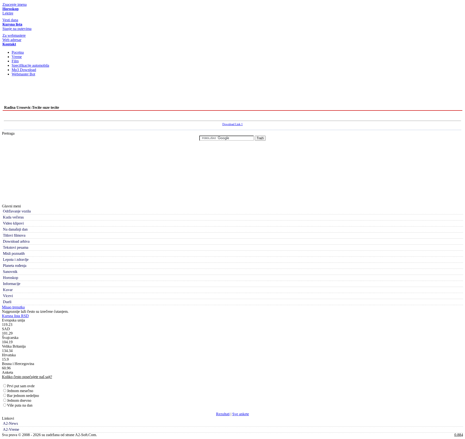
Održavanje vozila (17, 211)
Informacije (11, 284)
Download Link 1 (232, 124)
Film (15, 61)
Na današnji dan (15, 229)
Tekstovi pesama (15, 247)
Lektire (7, 13)
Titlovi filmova (14, 235)
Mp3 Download (24, 70)
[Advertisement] (232, 92)
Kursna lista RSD (15, 316)
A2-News (10, 423)
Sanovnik (10, 272)
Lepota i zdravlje (16, 259)
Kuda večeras (13, 217)
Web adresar (11, 40)
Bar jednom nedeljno (23, 396)
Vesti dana (10, 20)
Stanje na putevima (16, 29)
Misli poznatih (14, 253)
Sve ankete (240, 414)
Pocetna (18, 52)
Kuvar (8, 290)
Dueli (7, 302)
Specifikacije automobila (30, 65)
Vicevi (8, 296)
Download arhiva (16, 241)
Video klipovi (13, 223)
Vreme (17, 57)
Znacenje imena (14, 4)
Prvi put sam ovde (21, 386)
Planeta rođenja (14, 265)
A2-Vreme (11, 429)
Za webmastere (14, 35)
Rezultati (223, 414)
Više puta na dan (19, 405)
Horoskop (10, 278)
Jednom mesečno (20, 391)
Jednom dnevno (19, 400)
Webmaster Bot (23, 74)
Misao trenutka (13, 307)
